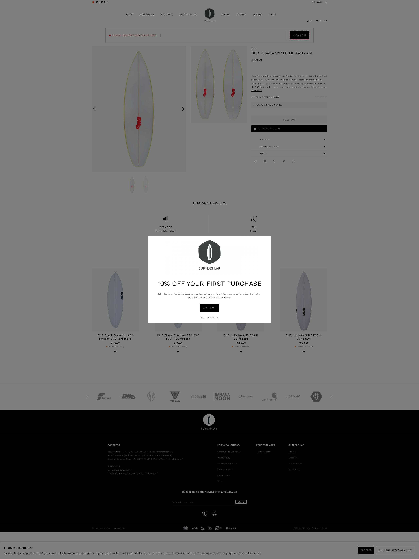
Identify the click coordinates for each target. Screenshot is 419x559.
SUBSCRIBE (209, 307)
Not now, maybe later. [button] (209, 317)
